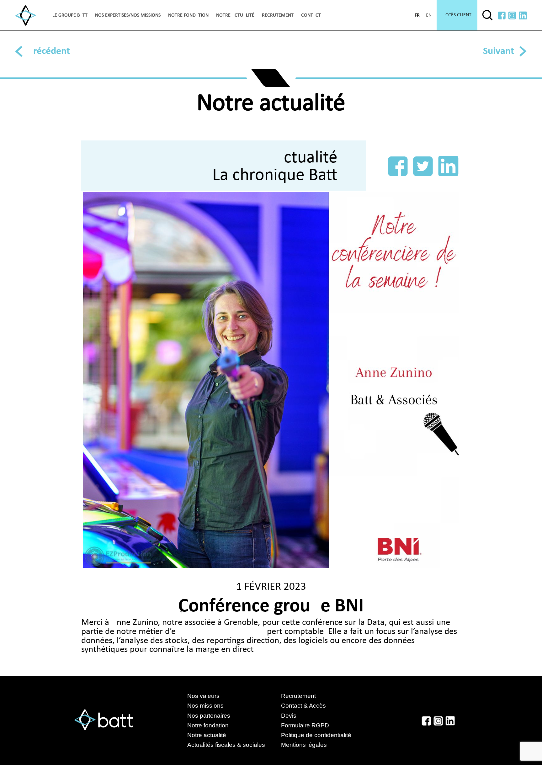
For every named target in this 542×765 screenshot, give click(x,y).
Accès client (457, 15)
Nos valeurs (203, 696)
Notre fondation (188, 15)
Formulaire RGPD (305, 725)
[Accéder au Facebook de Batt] (502, 15)
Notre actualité (235, 15)
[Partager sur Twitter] (423, 166)
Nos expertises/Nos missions (128, 15)
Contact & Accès (303, 705)
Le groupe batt (70, 15)
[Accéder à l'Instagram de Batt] (512, 15)
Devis (288, 715)
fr (417, 15)
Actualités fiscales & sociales (232, 744)
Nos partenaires (208, 715)
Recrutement (278, 15)
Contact (311, 15)
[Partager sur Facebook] (398, 166)
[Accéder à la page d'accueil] (25, 15)
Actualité (305, 158)
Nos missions (205, 705)
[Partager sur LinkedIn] (448, 166)
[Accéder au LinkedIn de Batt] (523, 15)
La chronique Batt (274, 175)
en (429, 15)
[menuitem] (70, 15)
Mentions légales (304, 744)
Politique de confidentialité (316, 735)
